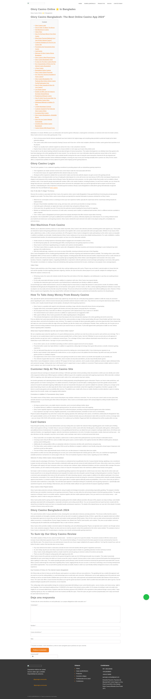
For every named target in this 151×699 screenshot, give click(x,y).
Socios (109, 3)
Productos (101, 3)
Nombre (33, 625)
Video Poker (38, 32)
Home (80, 3)
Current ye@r (35, 654)
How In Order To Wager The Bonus (45, 27)
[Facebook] (30, 679)
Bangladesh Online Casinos (43, 70)
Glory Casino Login (40, 25)
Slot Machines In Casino (42, 29)
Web (32, 639)
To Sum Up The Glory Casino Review (45, 61)
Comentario (34, 605)
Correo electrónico (36, 632)
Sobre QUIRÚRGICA (89, 3)
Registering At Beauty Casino (43, 96)
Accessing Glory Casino (42, 113)
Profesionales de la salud (83, 678)
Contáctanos (118, 3)
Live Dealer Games (40, 89)
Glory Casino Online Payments (43, 72)
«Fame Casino (39, 68)
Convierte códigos (81, 676)
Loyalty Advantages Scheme (43, 106)
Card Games (38, 51)
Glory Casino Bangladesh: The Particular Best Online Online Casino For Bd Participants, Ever (45, 81)
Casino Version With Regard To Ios (45, 128)
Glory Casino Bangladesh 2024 (44, 59)
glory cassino (54, 187)
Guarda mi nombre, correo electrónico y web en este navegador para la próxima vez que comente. (59, 645)
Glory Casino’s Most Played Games (45, 57)
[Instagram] (30, 685)
